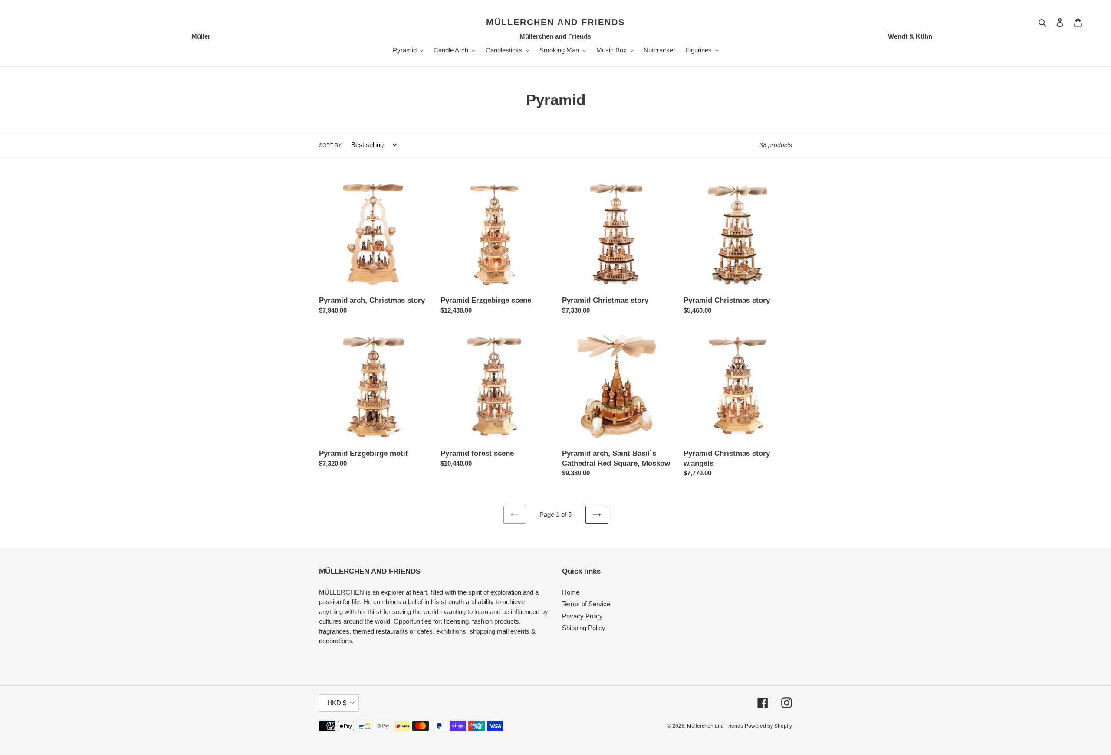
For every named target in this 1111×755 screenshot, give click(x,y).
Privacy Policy (582, 616)
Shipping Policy (583, 627)
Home (570, 592)
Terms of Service (586, 604)
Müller (200, 36)
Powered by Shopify (768, 726)
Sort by (330, 145)
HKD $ (336, 702)
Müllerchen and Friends (555, 22)
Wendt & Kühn (910, 36)
